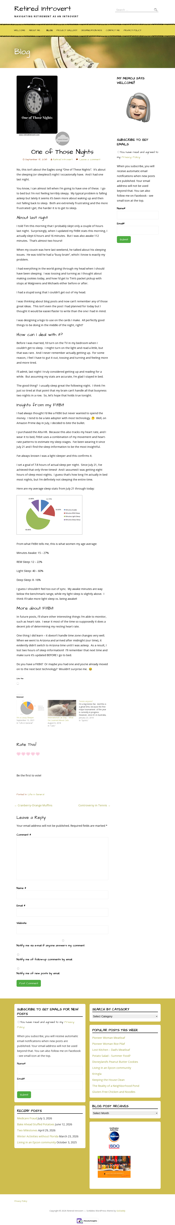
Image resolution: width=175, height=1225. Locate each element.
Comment (24, 835)
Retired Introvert (42, 9)
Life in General (36, 794)
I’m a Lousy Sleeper (25, 717)
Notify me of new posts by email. (38, 973)
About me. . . (36, 30)
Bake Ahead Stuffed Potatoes (35, 1124)
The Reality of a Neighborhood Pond (115, 1086)
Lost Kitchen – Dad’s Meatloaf (111, 1050)
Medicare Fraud (27, 1118)
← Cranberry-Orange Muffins (33, 805)
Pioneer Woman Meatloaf (108, 1038)
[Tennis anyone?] (94, 711)
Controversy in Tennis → (94, 805)
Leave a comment (89, 159)
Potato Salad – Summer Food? (111, 1056)
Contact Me (113, 30)
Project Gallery (66, 30)
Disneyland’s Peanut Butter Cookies (115, 1062)
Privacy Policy (132, 30)
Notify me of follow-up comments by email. (44, 959)
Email (21, 906)
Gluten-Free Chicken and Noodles (113, 1092)
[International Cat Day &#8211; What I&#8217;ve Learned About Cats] (62, 708)
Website (22, 923)
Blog (49, 30)
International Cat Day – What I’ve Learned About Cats (60, 719)
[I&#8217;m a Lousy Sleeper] (31, 708)
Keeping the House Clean (108, 1080)
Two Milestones (27, 1130)
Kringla (96, 1074)
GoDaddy (120, 1210)
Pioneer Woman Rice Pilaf (108, 1044)
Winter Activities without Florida (37, 1136)
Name (21, 888)
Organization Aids (91, 30)
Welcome (19, 30)
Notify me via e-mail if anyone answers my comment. (51, 945)
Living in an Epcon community (36, 1142)
